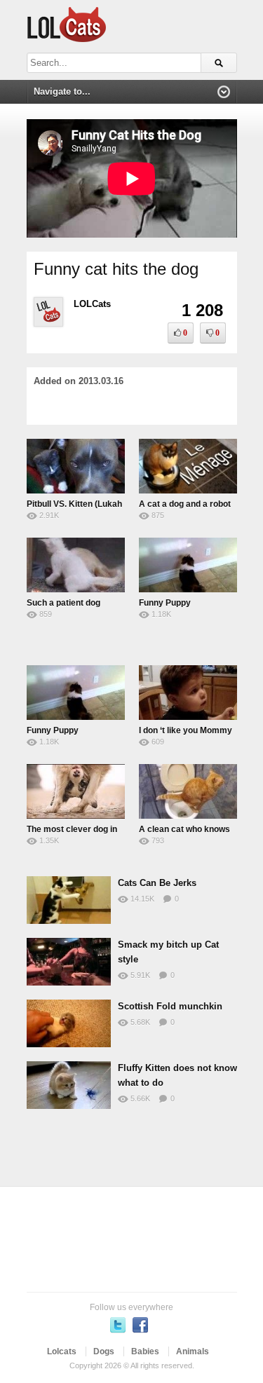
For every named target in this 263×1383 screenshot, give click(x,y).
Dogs (103, 1351)
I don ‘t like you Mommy (185, 730)
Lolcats (61, 1351)
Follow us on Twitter (117, 1324)
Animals (192, 1351)
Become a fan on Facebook (140, 1324)
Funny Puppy (165, 603)
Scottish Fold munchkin (170, 1006)
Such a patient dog (63, 603)
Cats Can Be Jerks (157, 883)
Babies (145, 1351)
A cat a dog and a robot (185, 504)
